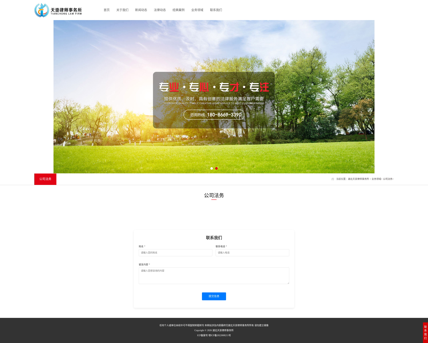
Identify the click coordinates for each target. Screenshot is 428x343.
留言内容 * (144, 264)
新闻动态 (141, 10)
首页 (107, 10)
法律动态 (160, 10)
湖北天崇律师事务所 (358, 179)
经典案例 (179, 10)
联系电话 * (221, 246)
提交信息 (214, 296)
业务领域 (197, 10)
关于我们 (122, 10)
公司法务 (387, 179)
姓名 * (142, 246)
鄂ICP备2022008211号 (219, 335)
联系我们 (216, 10)
